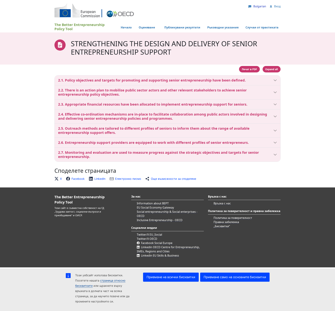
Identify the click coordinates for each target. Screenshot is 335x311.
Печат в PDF (249, 69)
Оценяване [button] (147, 27)
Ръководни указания (223, 27)
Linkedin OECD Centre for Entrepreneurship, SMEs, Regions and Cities (168, 249)
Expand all (271, 69)
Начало (126, 27)
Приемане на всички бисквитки (171, 277)
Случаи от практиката (261, 27)
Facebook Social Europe (156, 243)
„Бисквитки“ (222, 226)
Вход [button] (277, 6)
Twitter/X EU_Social (149, 234)
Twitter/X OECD (147, 239)
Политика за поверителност (233, 218)
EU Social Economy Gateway (155, 207)
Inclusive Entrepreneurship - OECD (160, 220)
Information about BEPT (153, 203)
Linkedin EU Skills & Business (160, 255)
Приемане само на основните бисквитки (235, 277)
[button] (59, 179)
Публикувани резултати (182, 27)
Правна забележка (226, 222)
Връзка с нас (222, 203)
